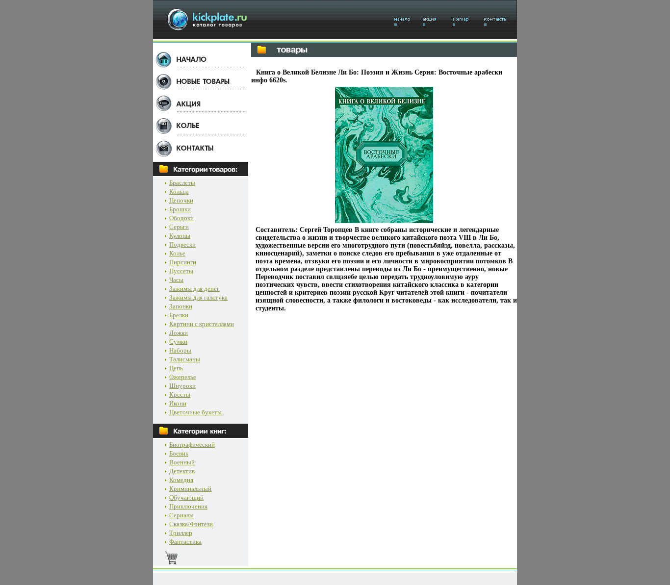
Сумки (178, 341)
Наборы (180, 350)
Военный (182, 462)
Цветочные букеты (195, 412)
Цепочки (181, 200)
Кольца (179, 191)
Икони (177, 403)
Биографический (192, 444)
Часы (176, 279)
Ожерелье (182, 377)
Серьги (179, 226)
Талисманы (184, 359)
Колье (177, 253)
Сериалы (181, 515)
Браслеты (182, 182)
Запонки (180, 306)
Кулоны (179, 235)
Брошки (180, 209)
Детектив (182, 471)
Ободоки (181, 218)
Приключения (188, 506)
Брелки (178, 315)
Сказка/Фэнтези (191, 524)
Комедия (181, 479)
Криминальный (190, 488)
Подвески (182, 244)
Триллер (180, 532)
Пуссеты (181, 271)
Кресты (179, 394)
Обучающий (186, 497)
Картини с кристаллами (201, 324)
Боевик (178, 453)
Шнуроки (182, 385)
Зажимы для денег (194, 288)
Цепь (176, 368)
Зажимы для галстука (198, 297)
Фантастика (185, 541)
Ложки (178, 332)
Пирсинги (182, 262)
